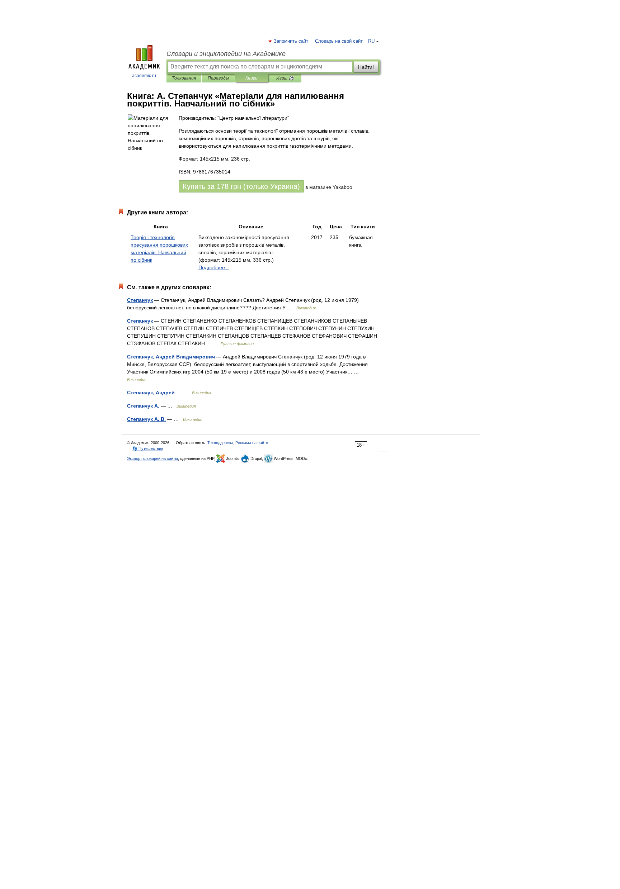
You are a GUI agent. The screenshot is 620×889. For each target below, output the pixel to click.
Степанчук (140, 300)
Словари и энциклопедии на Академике (226, 53)
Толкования (184, 78)
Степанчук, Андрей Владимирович (171, 357)
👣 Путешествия (147, 448)
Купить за (241, 186)
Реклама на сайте (251, 443)
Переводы (218, 78)
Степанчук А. (143, 406)
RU (371, 41)
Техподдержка (220, 443)
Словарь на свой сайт (339, 41)
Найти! (366, 67)
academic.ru (144, 75)
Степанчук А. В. (146, 419)
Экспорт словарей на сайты (152, 458)
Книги (251, 78)
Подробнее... (213, 267)
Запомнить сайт (291, 41)
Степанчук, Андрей (151, 392)
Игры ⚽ (285, 78)
